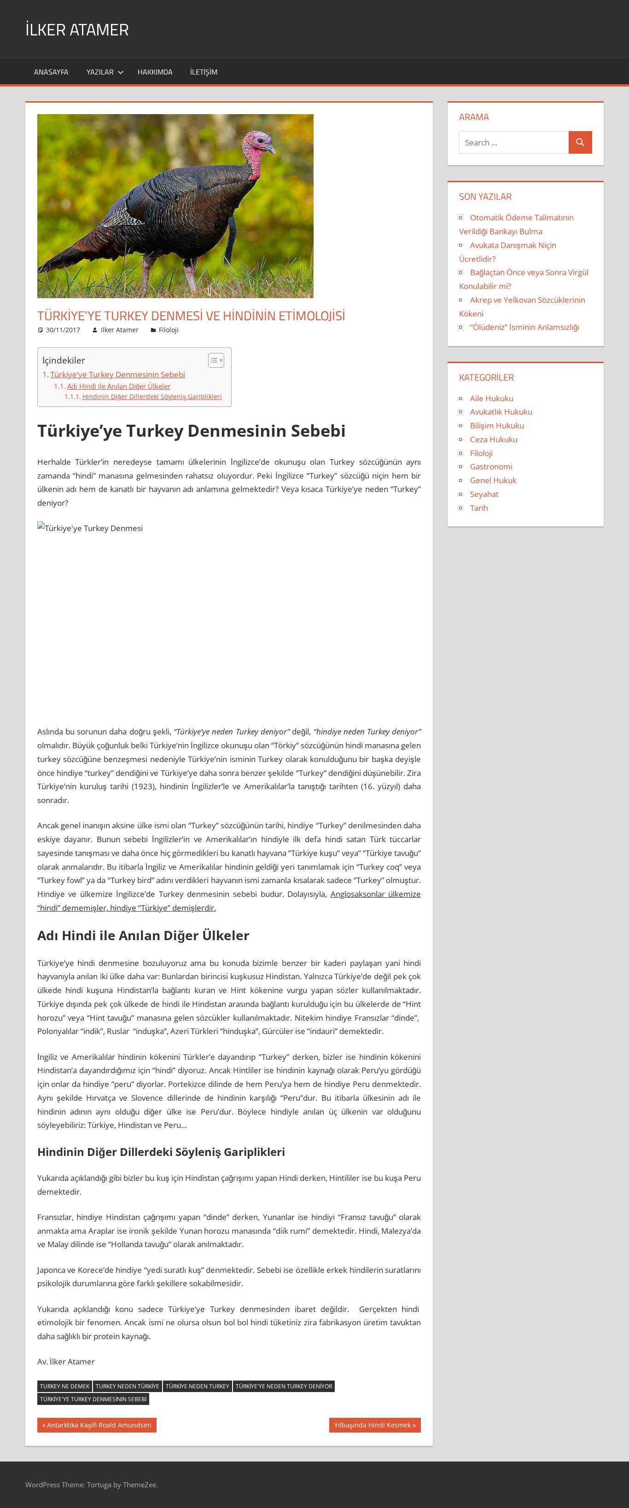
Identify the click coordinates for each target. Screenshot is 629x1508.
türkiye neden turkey (197, 1386)
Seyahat (484, 494)
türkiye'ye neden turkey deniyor (284, 1386)
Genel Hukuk (493, 480)
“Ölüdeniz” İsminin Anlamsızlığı (524, 327)
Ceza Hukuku (494, 439)
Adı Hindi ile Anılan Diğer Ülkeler (118, 386)
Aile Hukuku (491, 398)
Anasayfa (51, 71)
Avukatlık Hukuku (501, 411)
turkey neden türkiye (127, 1386)
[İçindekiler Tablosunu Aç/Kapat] (211, 360)
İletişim (203, 71)
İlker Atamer (77, 29)
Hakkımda (155, 71)
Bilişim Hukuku (497, 425)
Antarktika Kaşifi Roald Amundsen (99, 1426)
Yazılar (100, 71)
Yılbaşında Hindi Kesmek (372, 1426)
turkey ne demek (64, 1386)
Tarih (479, 508)
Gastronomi (491, 466)
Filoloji (169, 329)
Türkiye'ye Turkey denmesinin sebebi (93, 1399)
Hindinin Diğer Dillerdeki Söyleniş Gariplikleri (152, 396)
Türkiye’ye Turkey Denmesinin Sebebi (117, 374)
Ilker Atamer (120, 329)
